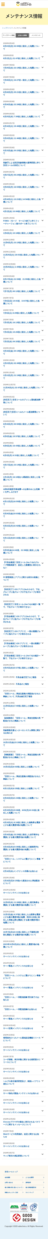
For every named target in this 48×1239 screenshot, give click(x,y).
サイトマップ (30, 1192)
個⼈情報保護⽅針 (31, 1187)
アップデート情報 (9, 35)
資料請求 (28, 1182)
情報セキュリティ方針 (11, 1192)
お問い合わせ (9, 1182)
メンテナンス (36, 35)
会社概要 (7, 1177)
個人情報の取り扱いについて (13, 1187)
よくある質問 (30, 1177)
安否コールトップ (11, 1172)
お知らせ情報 (22, 35)
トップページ (7, 28)
